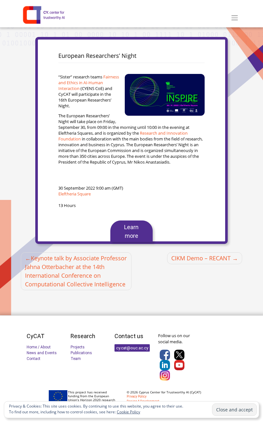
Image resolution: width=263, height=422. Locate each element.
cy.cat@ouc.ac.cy (132, 348)
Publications (81, 353)
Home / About (39, 347)
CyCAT (195, 392)
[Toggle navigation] (234, 18)
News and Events (42, 353)
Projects (78, 347)
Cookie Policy (128, 412)
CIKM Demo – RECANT (201, 258)
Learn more (131, 231)
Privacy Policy (137, 396)
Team (76, 358)
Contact (33, 358)
